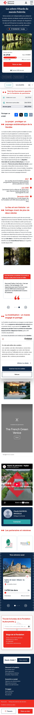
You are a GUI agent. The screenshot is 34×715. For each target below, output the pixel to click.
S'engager (8, 689)
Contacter (17, 522)
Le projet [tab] (8, 85)
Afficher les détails (23, 363)
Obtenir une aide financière (11, 684)
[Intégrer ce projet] (31, 115)
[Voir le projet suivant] (25, 605)
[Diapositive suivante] (25, 307)
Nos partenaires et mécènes (12, 673)
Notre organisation (9, 671)
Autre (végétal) (7, 77)
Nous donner (8, 694)
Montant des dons (7, 52)
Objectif (26, 54)
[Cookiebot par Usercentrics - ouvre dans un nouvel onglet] (24, 339)
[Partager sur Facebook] (16, 115)
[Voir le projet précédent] (8, 605)
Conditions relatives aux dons (8, 704)
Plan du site (4, 701)
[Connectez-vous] (26, 3)
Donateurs (7, 59)
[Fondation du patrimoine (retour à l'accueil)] (8, 2)
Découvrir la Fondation (12, 667)
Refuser (17, 374)
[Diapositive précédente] (8, 307)
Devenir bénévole (9, 691)
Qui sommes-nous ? (10, 669)
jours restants (26, 59)
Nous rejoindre (8, 693)
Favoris (9, 711)
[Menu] (31, 1)
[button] (14, 307)
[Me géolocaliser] (29, 626)
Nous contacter (23, 660)
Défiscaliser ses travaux (11, 683)
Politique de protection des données (17, 701)
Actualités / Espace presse (11, 674)
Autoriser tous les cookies (17, 368)
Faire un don (17, 64)
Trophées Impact (18, 77)
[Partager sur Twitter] (21, 115)
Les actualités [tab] (20, 85)
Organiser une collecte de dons (12, 681)
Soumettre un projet (11, 679)
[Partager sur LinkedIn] (26, 115)
